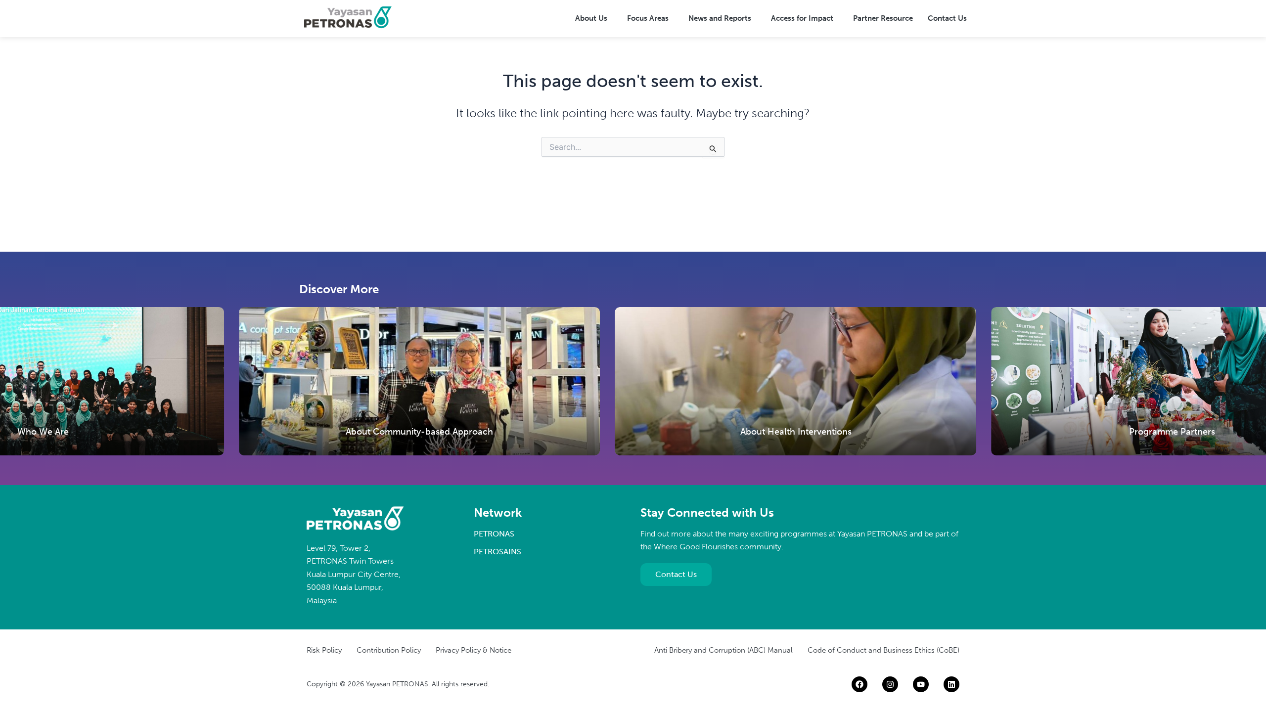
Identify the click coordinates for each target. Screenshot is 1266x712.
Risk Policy (324, 650)
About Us (591, 18)
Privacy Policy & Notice (473, 650)
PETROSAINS (497, 551)
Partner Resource (883, 18)
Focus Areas (648, 18)
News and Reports (719, 18)
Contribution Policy (389, 650)
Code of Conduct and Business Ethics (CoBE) (883, 650)
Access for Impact (802, 18)
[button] (593, 18)
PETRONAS (494, 533)
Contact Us (947, 18)
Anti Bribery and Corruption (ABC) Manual (723, 650)
